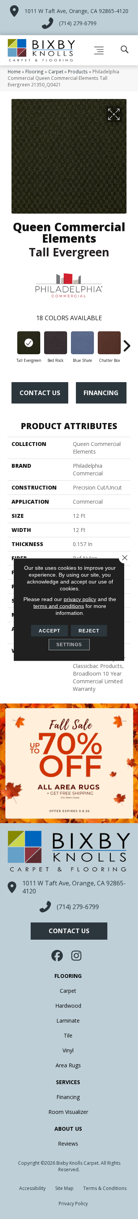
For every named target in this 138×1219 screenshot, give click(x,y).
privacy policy (80, 599)
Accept (49, 631)
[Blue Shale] (82, 342)
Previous (11, 342)
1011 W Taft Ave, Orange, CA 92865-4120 (76, 11)
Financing (101, 393)
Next (126, 342)
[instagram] (76, 955)
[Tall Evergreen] (28, 342)
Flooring (34, 71)
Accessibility (32, 1188)
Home (14, 71)
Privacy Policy (73, 1203)
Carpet (55, 71)
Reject (89, 631)
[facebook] (58, 955)
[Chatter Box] (109, 342)
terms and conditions (58, 606)
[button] (69, 931)
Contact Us (40, 393)
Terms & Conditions (105, 1188)
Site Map (64, 1188)
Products (78, 71)
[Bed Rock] (55, 342)
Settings (69, 644)
